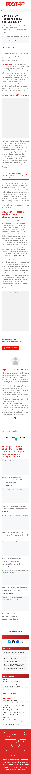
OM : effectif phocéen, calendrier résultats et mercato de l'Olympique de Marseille (14, 664)
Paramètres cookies (18, 737)
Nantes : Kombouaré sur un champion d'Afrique (14, 721)
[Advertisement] (15, 118)
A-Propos (22, 741)
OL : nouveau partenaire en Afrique (11, 719)
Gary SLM (24, 369)
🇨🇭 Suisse (5, 679)
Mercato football (21, 733)
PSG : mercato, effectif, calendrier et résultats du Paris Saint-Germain (15, 669)
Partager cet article (11, 347)
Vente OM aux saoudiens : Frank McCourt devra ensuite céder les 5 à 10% (11, 561)
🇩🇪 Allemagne (7, 698)
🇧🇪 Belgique (6, 689)
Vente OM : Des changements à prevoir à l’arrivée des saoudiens (14, 507)
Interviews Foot (6, 735)
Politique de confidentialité (15, 749)
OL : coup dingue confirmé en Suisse (11, 681)
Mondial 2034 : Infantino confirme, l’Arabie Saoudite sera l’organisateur (12, 479)
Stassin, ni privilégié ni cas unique (11, 695)
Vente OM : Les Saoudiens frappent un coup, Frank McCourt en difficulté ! (12, 616)
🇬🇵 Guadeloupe (7, 708)
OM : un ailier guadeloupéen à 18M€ (11, 709)
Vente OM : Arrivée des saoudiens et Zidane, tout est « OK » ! (15, 589)
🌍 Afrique (6, 717)
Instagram (20, 735)
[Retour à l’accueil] (15, 4)
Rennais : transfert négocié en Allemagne (12, 702)
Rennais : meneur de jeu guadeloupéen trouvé (14, 712)
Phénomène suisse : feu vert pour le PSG (12, 684)
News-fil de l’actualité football (11, 661)
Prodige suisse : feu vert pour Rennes (11, 686)
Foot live (13, 733)
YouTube (9, 737)
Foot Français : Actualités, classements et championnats (14, 653)
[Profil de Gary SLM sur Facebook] (15, 418)
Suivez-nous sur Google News (15, 437)
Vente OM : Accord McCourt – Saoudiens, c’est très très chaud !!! (15, 533)
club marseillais (19, 255)
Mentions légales (11, 741)
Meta (15, 735)
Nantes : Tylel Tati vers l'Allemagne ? (11, 700)
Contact (15, 745)
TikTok (26, 735)
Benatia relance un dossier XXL (10, 691)
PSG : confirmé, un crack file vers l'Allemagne (13, 705)
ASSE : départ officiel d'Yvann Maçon (11, 714)
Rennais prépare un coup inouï (10, 693)
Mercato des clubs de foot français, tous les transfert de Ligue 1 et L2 (14, 657)
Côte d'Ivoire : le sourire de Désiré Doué (12, 724)
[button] (29, 10)
